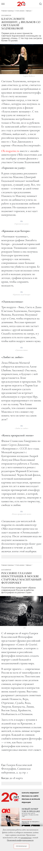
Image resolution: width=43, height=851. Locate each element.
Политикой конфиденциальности (20, 840)
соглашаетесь (26, 837)
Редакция (26, 802)
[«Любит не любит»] (21, 425)
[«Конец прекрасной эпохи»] (21, 511)
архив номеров (27, 819)
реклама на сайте (30, 796)
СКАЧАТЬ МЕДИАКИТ (30, 793)
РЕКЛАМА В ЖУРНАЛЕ (31, 799)
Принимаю (21, 846)
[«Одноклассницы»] (21, 347)
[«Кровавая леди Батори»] (21, 292)
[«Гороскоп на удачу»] (21, 221)
